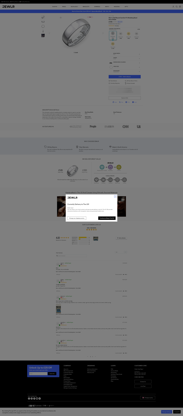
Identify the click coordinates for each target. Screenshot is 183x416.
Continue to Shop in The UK (107, 218)
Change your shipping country (76, 218)
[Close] (115, 196)
